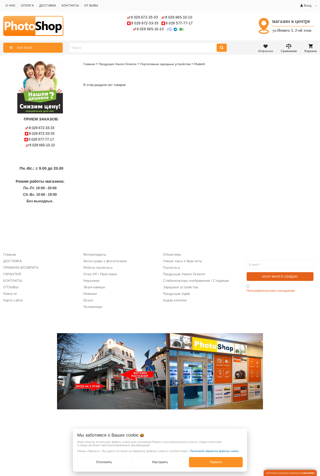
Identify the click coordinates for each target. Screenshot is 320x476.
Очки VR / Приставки (100, 274)
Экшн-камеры (94, 287)
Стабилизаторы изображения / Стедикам (196, 280)
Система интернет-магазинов (290, 472)
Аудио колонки (175, 300)
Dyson (88, 300)
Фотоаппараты (94, 254)
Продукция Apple (176, 293)
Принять (216, 462)
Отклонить (104, 462)
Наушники (91, 280)
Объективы (172, 254)
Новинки (90, 293)
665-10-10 (179, 17)
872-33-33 (144, 23)
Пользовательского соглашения (271, 290)
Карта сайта (13, 300)
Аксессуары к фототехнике (105, 261)
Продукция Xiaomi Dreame (184, 274)
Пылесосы (171, 267)
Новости (10, 293)
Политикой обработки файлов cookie (214, 451)
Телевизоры (93, 307)
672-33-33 (144, 17)
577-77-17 (179, 23)
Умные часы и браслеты (182, 261)
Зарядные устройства (180, 287)
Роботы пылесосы (98, 267)
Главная (89, 64)
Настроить (160, 462)
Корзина (311, 51)
